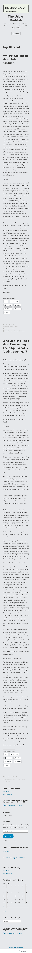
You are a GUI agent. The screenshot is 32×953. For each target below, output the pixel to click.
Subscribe (6, 821)
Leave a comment (10, 329)
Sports (11, 326)
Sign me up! (8, 836)
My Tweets (6, 851)
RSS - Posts (6, 791)
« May (4, 911)
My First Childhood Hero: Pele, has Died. (15, 59)
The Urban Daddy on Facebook (13, 858)
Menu (17, 33)
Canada (6, 326)
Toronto (16, 326)
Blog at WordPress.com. (16, 947)
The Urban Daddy (9, 324)
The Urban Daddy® (16, 18)
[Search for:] (12, 921)
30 (4, 906)
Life (19, 777)
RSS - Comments (7, 794)
